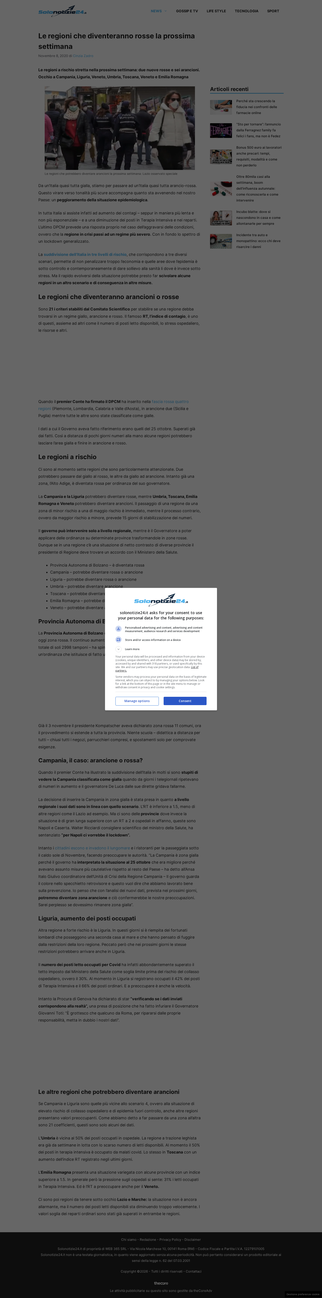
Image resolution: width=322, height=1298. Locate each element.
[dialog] (161, 649)
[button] (161, 649)
